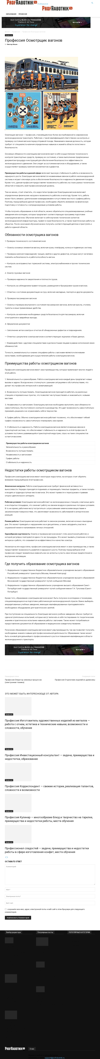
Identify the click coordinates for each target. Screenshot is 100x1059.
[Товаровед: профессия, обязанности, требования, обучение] (50, 989)
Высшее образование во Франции (49, 950)
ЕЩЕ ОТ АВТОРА (49, 693)
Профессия (23, 14)
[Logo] (23, 10)
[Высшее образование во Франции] (50, 941)
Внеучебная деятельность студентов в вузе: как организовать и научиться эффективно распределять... (18, 955)
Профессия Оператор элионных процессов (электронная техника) (23, 681)
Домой (7, 32)
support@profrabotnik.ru (55, 1058)
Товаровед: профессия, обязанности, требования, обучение (49, 1000)
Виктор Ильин (12, 44)
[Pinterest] (37, 49)
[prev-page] (6, 857)
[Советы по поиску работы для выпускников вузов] (50, 965)
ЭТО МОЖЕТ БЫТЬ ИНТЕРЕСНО (22, 693)
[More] (49, 49)
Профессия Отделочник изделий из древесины (75, 680)
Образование (11, 14)
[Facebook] (26, 49)
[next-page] (7, 857)
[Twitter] (32, 49)
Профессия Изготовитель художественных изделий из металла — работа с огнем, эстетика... (19, 993)
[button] (92, 3)
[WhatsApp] (43, 49)
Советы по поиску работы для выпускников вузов (48, 973)
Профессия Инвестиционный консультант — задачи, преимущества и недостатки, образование (19, 1030)
